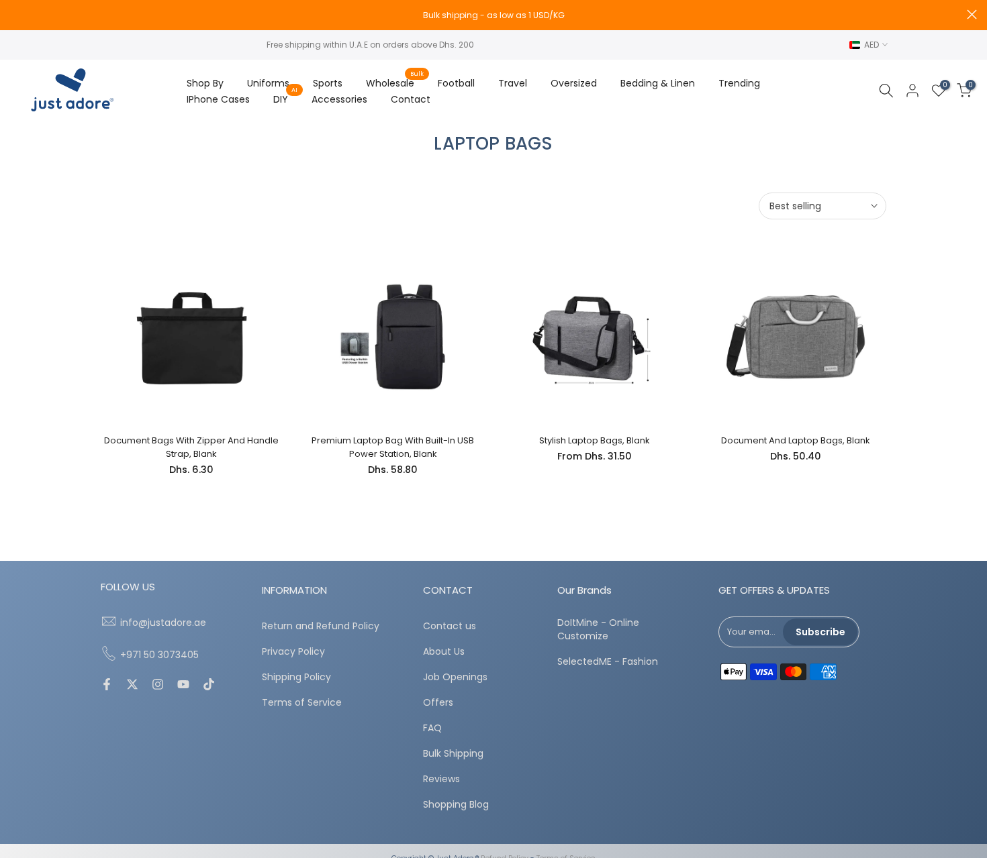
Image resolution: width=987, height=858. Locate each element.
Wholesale (395, 82)
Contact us (449, 626)
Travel (512, 83)
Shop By (205, 83)
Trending (739, 83)
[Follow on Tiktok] (209, 686)
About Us (444, 651)
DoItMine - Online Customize (598, 629)
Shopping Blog (456, 804)
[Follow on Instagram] (158, 686)
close (15, 14)
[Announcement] (493, 15)
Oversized (574, 83)
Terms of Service (302, 702)
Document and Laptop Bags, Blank (795, 440)
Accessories (339, 99)
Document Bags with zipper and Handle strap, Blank (191, 447)
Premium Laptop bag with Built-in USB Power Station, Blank (393, 447)
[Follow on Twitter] (132, 686)
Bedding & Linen (657, 83)
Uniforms (268, 83)
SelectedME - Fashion (607, 661)
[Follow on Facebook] (107, 686)
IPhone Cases (218, 99)
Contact (410, 99)
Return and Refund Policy (320, 626)
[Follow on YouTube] (183, 686)
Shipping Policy (296, 677)
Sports (327, 83)
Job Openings (455, 677)
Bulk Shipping (453, 753)
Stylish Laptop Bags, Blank (594, 440)
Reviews (441, 779)
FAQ (432, 728)
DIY (285, 98)
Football (456, 83)
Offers (438, 702)
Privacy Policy (293, 651)
